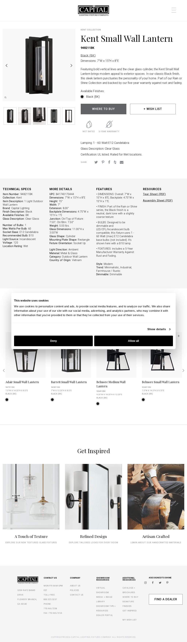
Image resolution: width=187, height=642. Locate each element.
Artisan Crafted (155, 536)
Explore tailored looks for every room (93, 542)
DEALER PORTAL (104, 615)
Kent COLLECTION (91, 30)
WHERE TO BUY (103, 109)
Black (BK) (88, 55)
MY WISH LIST (130, 620)
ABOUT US (75, 586)
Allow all (133, 340)
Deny (53, 340)
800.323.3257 (50, 599)
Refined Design (93, 536)
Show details (156, 329)
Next (71, 65)
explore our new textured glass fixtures (31, 542)
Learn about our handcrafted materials (156, 542)
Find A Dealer (165, 599)
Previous (6, 65)
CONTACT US (76, 595)
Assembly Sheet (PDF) (158, 200)
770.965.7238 (50, 608)
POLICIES (74, 590)
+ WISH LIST (153, 109)
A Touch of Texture (31, 536)
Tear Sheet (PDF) (154, 194)
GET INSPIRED (130, 611)
